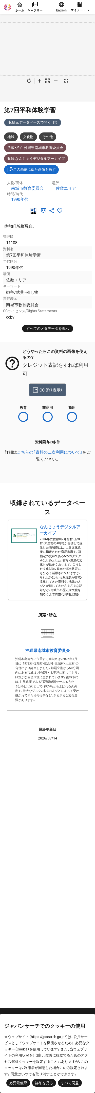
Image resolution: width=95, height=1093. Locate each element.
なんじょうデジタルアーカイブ (60, 529)
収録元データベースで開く (29, 122)
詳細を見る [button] (44, 1083)
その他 (47, 137)
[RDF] (34, 211)
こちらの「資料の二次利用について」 (49, 452)
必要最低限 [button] (18, 1083)
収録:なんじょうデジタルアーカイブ (36, 159)
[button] (81, 7)
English (61, 10)
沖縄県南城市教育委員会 (47, 650)
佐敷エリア (66, 188)
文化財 (28, 137)
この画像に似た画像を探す (34, 169)
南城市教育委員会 (27, 188)
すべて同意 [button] (70, 1083)
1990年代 (19, 199)
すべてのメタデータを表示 (47, 328)
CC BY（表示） (51, 390)
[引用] (45, 211)
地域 (10, 137)
